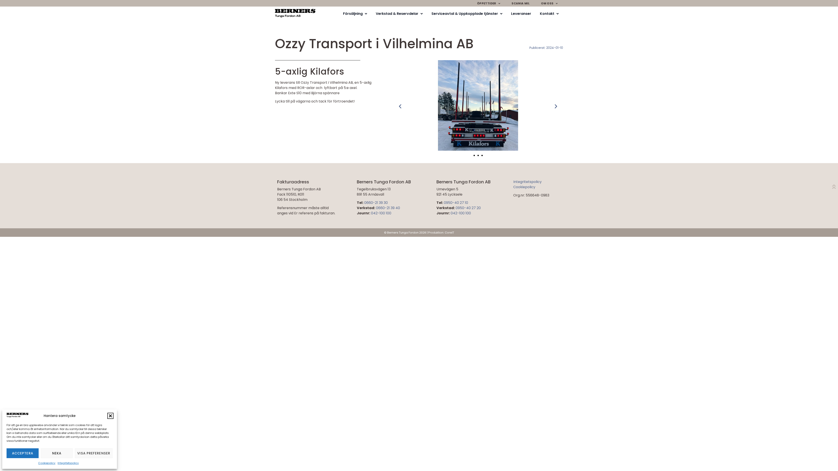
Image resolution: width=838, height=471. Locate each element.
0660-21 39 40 (388, 207)
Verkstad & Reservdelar (397, 13)
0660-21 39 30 (376, 202)
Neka (56, 453)
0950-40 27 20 (468, 207)
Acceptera (22, 453)
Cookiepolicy (46, 463)
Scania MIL (521, 3)
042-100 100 (381, 213)
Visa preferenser (93, 453)
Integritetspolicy (68, 463)
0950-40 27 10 (456, 202)
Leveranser (521, 13)
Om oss (547, 3)
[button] (110, 416)
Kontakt (547, 13)
